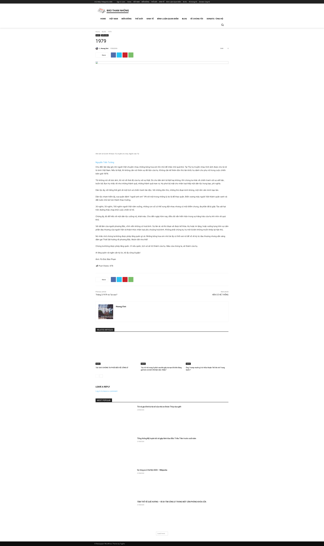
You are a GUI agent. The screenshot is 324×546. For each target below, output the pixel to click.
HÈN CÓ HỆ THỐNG (220, 295)
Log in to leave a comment (106, 391)
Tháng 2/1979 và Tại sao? (106, 295)
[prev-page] (97, 376)
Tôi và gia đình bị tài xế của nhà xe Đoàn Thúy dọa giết (159, 407)
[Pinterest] (125, 55)
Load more (161, 533)
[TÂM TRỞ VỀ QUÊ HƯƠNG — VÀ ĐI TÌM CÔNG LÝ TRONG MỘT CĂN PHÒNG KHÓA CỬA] (115, 515)
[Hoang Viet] (97, 48)
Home (98, 32)
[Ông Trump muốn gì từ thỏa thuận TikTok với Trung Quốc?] (207, 350)
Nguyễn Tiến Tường (105, 162)
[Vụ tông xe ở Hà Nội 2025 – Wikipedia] (115, 483)
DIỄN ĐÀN (105, 35)
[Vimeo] (224, 1)
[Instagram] (217, 1)
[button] (222, 25)
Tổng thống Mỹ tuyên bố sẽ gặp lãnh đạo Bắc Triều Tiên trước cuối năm (166, 438)
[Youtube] (228, 1)
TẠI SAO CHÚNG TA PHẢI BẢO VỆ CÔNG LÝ (112, 368)
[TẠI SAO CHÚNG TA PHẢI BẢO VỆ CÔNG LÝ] (117, 350)
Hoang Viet (104, 48)
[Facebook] (214, 1)
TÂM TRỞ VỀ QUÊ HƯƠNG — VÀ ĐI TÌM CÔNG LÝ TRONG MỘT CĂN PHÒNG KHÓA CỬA (171, 502)
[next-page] (101, 376)
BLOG (104, 32)
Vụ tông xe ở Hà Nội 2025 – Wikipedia (152, 470)
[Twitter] (221, 1)
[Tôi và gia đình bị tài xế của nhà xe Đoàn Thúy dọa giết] (115, 419)
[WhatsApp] (130, 55)
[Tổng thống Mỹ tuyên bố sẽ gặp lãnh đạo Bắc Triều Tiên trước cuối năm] (115, 451)
